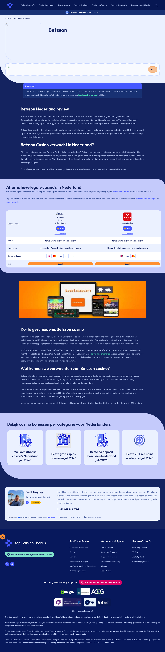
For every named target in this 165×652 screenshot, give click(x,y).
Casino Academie (119, 5)
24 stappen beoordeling (110, 561)
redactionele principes (146, 198)
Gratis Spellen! (138, 557)
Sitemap (104, 566)
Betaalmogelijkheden (141, 5)
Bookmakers (64, 5)
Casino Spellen (81, 5)
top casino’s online (121, 191)
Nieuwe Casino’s (141, 541)
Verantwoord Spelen (112, 541)
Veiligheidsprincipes (78, 571)
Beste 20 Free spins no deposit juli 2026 (139, 456)
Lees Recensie (60, 234)
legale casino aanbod (87, 95)
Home (7, 18)
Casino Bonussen (46, 5)
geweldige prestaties (100, 353)
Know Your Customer (109, 552)
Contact (73, 552)
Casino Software (99, 5)
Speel (60, 264)
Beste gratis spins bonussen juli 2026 (63, 456)
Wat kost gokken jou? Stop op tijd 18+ (60, 582)
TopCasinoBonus (79, 541)
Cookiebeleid (106, 571)
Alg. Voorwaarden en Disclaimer (83, 566)
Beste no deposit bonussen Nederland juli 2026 (101, 456)
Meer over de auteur (68, 508)
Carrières (73, 557)
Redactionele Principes (79, 561)
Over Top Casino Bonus (79, 547)
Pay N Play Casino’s (139, 547)
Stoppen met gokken (109, 557)
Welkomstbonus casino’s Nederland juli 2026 (25, 456)
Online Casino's (27, 5)
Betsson (51, 517)
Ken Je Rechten (107, 547)
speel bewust (12, 202)
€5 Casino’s (136, 552)
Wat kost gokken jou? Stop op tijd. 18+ (85, 12)
